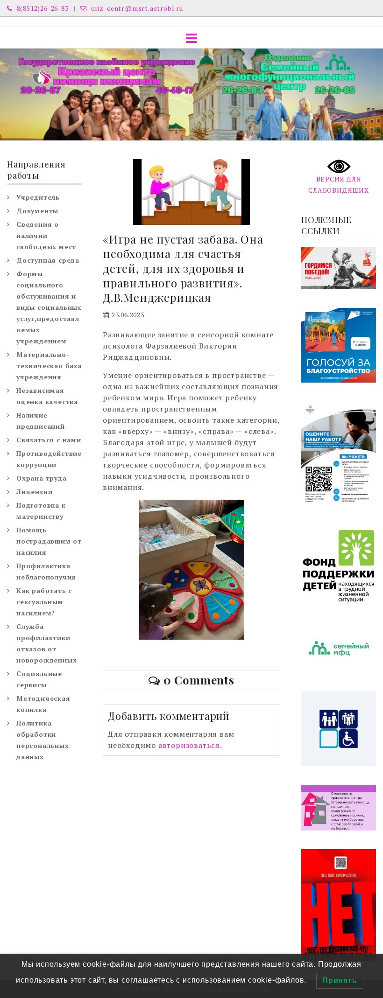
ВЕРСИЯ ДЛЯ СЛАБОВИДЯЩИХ (338, 184)
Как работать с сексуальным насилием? (44, 601)
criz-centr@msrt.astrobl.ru (136, 8)
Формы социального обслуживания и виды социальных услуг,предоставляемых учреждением (49, 307)
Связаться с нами (48, 439)
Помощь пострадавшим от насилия (49, 541)
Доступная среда (47, 260)
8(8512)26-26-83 (42, 8)
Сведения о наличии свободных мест (46, 235)
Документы (37, 210)
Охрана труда (41, 478)
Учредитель (38, 197)
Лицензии (34, 491)
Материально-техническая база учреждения (49, 365)
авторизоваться (189, 745)
